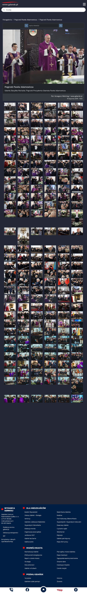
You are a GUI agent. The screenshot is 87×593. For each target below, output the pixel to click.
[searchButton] (61, 25)
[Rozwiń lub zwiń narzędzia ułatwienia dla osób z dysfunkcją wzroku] (76, 590)
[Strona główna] (11, 590)
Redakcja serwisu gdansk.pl (8, 528)
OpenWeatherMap (7, 541)
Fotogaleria (7, 19)
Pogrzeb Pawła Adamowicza (25, 19)
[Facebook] (27, 590)
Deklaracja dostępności (10, 533)
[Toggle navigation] (84, 4)
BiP (4, 536)
